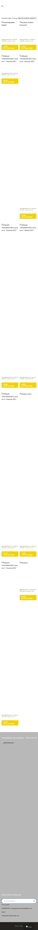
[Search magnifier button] (34, 901)
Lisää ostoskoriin (8, 47)
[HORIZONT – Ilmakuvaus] (2, 6)
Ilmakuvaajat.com (14, 915)
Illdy (21, 926)
